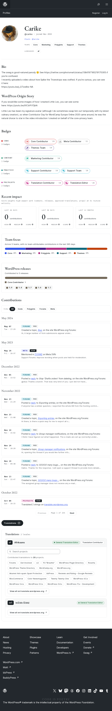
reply (33, 378)
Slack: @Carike (31, 39)
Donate (88, 647)
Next (72, 513)
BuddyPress (11, 677)
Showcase (35, 637)
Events (87, 642)
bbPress (50, 573)
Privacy (7, 652)
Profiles (6, 13)
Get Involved (26, 563)
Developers (63, 647)
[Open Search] (98, 4)
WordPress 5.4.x (16, 584)
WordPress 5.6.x (55, 584)
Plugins (33, 647)
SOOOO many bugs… (48, 480)
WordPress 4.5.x (80, 579)
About (6, 637)
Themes (34, 642)
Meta (52, 309)
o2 (37, 563)
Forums (43, 309)
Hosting (7, 647)
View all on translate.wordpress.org (27, 591)
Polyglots (31, 309)
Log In (105, 13)
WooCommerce (16, 579)
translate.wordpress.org (56, 504)
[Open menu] (107, 4)
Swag (87, 652)
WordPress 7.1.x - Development (80, 584)
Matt (7, 667)
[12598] (38, 354)
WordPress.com (13, 662)
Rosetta (91, 563)
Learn (60, 637)
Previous (42, 513)
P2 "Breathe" (49, 563)
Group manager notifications (51, 449)
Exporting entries (46, 418)
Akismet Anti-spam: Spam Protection (25, 573)
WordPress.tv (65, 652)
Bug (40, 330)
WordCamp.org (45, 568)
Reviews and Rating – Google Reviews (75, 573)
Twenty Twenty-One (60, 579)
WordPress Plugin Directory (71, 563)
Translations (12, 523)
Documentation (65, 642)
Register (96, 13)
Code (20, 309)
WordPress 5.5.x (35, 584)
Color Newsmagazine (37, 579)
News (6, 642)
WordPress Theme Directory (22, 568)
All (12, 309)
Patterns (34, 652)
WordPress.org (63, 568)
